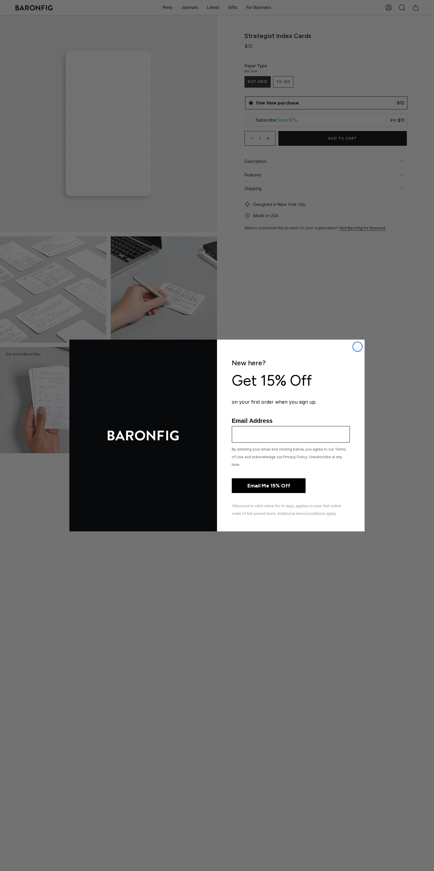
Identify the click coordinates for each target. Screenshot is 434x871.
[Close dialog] (357, 346)
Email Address (252, 421)
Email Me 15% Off (268, 485)
